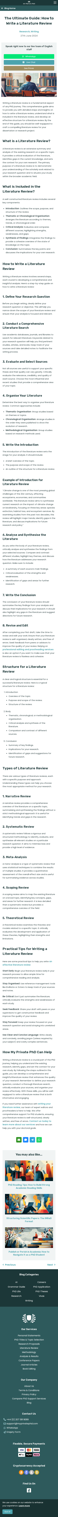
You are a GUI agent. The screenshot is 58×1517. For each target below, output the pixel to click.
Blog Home (10, 8)
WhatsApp (30, 56)
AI (16, 1282)
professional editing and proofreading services (28, 649)
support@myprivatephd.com (22, 1424)
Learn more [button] (24, 1505)
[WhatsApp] (39, 1139)
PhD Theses (41, 1291)
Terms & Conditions (29, 1390)
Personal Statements (29, 1335)
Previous (10, 1264)
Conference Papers (29, 1360)
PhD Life (16, 1291)
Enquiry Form (14, 1432)
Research (24, 31)
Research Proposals (29, 1343)
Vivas (41, 1296)
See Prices (29, 68)
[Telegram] (32, 1139)
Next (50, 1264)
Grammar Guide (16, 1286)
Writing (35, 31)
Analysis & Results (29, 1356)
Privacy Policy (29, 1394)
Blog (29, 1402)
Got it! (7, 1511)
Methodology (29, 1352)
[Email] (19, 1139)
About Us (29, 1386)
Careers (41, 1282)
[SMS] (25, 1139)
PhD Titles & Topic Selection (29, 1339)
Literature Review (29, 1348)
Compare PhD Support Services (29, 1398)
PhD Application (41, 1286)
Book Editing (29, 1368)
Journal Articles (29, 1364)
